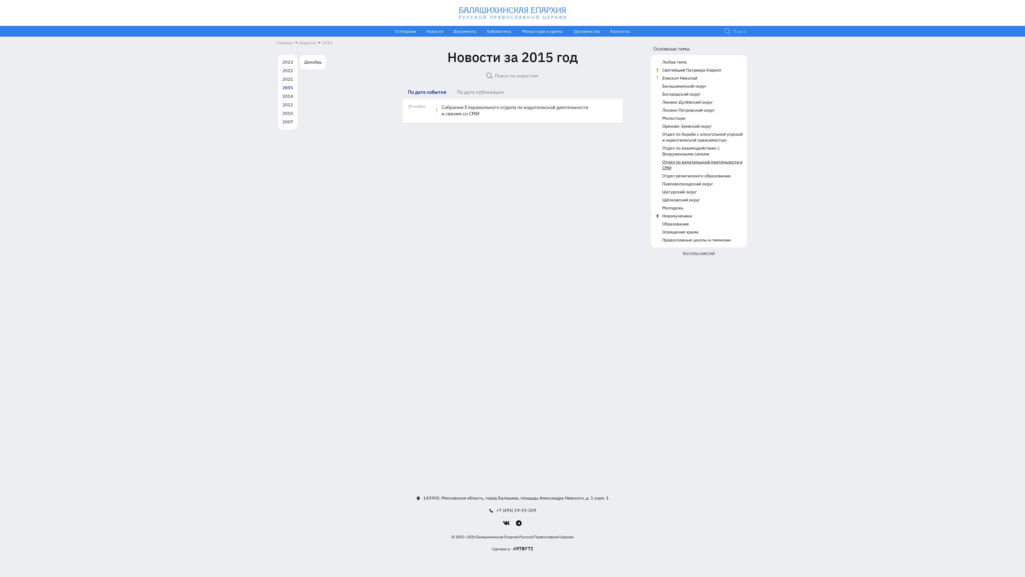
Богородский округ (681, 94)
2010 (287, 113)
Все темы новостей (699, 253)
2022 (287, 70)
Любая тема (674, 62)
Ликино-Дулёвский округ (687, 102)
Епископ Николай (679, 78)
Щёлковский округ (681, 199)
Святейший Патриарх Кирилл (691, 70)
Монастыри (673, 118)
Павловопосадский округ (687, 183)
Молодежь (672, 207)
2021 (287, 79)
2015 (287, 87)
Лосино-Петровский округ (688, 110)
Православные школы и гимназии (696, 240)
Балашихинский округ (684, 86)
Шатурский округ (679, 191)
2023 (287, 62)
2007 (287, 121)
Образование (675, 224)
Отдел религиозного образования (696, 175)
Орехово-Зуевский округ (687, 126)
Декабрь (313, 62)
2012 (287, 104)
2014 (287, 96)
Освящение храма (680, 232)
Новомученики (677, 216)
